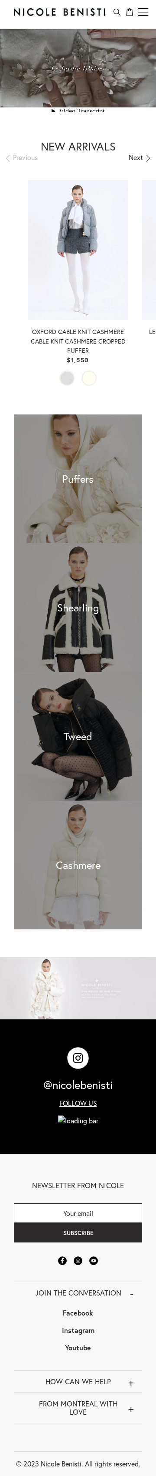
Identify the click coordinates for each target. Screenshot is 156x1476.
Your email (78, 1213)
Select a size (78, 293)
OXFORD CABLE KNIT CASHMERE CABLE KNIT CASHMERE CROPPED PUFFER (78, 340)
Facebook (78, 1312)
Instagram (78, 1330)
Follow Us (78, 1103)
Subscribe (78, 1233)
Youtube (78, 1347)
